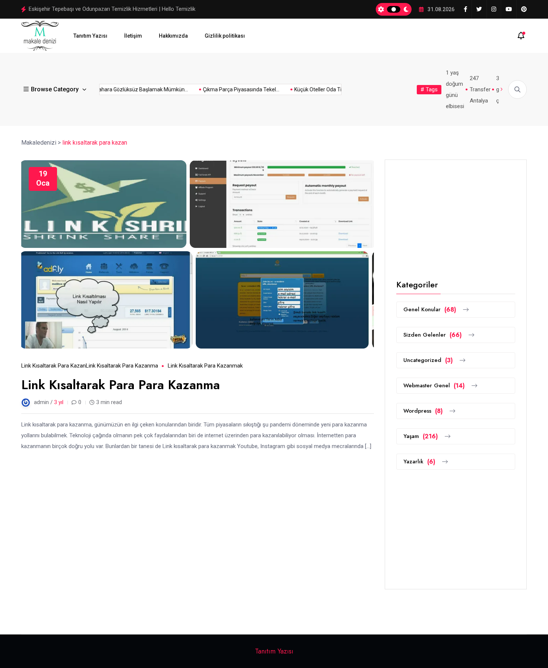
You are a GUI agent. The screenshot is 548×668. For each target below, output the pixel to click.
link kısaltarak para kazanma (122, 365)
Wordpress (423, 411)
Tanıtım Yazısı (90, 36)
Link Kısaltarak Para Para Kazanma (120, 385)
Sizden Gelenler (432, 335)
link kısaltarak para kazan (53, 365)
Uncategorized (428, 360)
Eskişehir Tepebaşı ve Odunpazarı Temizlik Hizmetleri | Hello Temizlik (112, 9)
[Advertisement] (455, 217)
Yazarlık (419, 461)
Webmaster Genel (434, 385)
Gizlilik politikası (225, 36)
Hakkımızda (173, 36)
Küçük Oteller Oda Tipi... (314, 89)
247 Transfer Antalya (480, 89)
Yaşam (420, 436)
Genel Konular (429, 309)
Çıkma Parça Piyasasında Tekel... (234, 89)
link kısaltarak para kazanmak (205, 365)
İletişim (133, 36)
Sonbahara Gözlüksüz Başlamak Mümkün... (130, 89)
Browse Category (54, 89)
